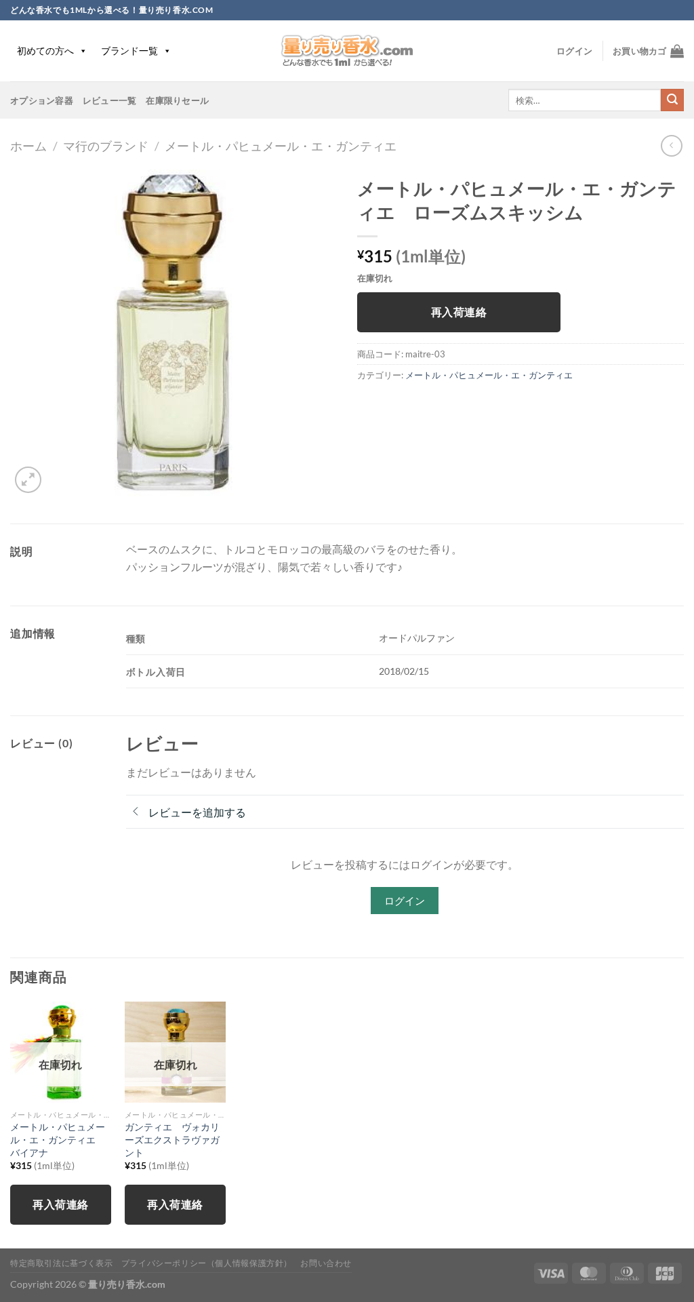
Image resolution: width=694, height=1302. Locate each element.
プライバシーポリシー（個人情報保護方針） (206, 1263)
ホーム (28, 145)
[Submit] (672, 100)
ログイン (404, 900)
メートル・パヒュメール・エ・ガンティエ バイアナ (57, 1139)
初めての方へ (45, 50)
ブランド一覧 (129, 50)
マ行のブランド (105, 145)
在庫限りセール (177, 100)
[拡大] (28, 480)
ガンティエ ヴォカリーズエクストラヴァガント (172, 1139)
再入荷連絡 (459, 312)
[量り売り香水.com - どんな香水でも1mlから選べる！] (347, 51)
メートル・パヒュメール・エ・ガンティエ (280, 145)
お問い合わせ (326, 1263)
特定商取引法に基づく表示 (61, 1263)
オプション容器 (41, 100)
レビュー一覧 (110, 100)
